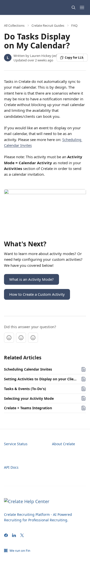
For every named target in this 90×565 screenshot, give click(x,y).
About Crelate (63, 443)
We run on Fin (20, 550)
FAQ (74, 25)
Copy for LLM (74, 57)
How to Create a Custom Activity (37, 294)
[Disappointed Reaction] (9, 338)
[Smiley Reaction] (33, 338)
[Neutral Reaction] (21, 338)
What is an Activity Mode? (31, 279)
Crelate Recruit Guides (48, 25)
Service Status (16, 443)
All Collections (14, 25)
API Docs (11, 467)
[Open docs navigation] (82, 7)
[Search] (74, 7)
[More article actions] (85, 58)
